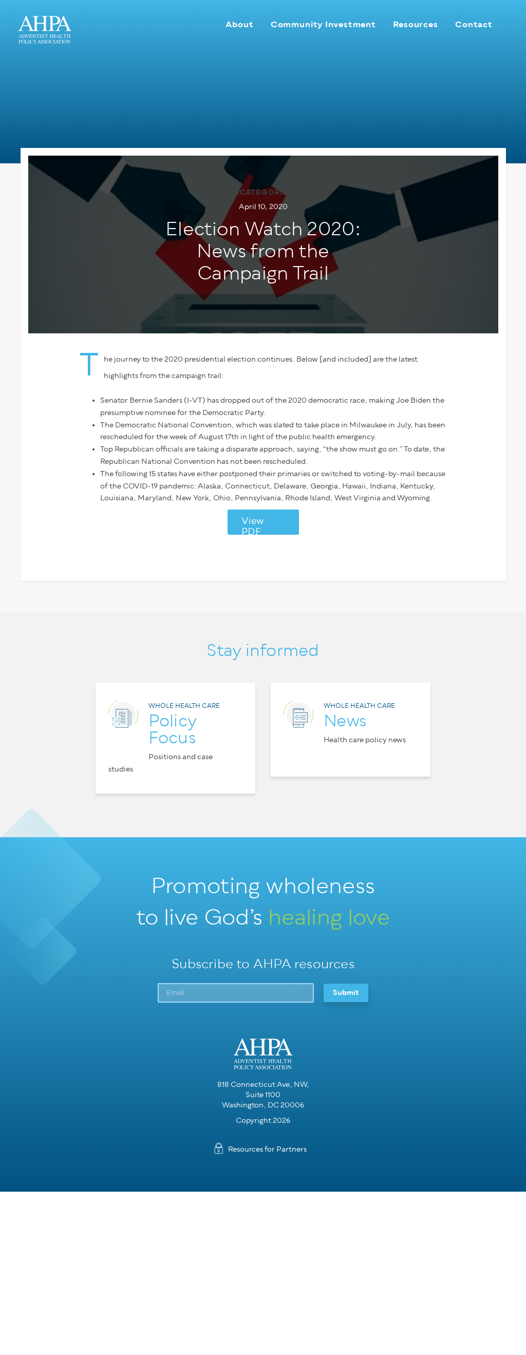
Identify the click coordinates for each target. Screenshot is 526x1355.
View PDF (252, 525)
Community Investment (323, 24)
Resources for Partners (267, 1149)
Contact (474, 24)
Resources (415, 24)
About (239, 24)
